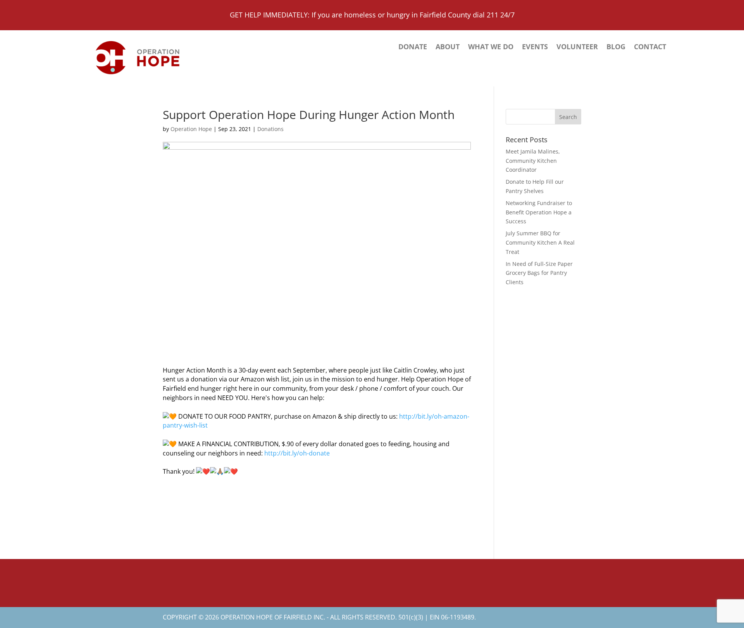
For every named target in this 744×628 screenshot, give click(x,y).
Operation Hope (191, 129)
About (448, 47)
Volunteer (577, 47)
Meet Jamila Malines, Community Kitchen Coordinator (533, 161)
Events (535, 47)
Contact (650, 47)
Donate (412, 47)
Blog (615, 47)
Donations (270, 129)
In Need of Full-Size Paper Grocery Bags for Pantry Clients (539, 273)
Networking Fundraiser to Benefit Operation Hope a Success (539, 212)
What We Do (490, 47)
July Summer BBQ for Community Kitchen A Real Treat (540, 242)
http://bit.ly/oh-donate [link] (297, 453)
